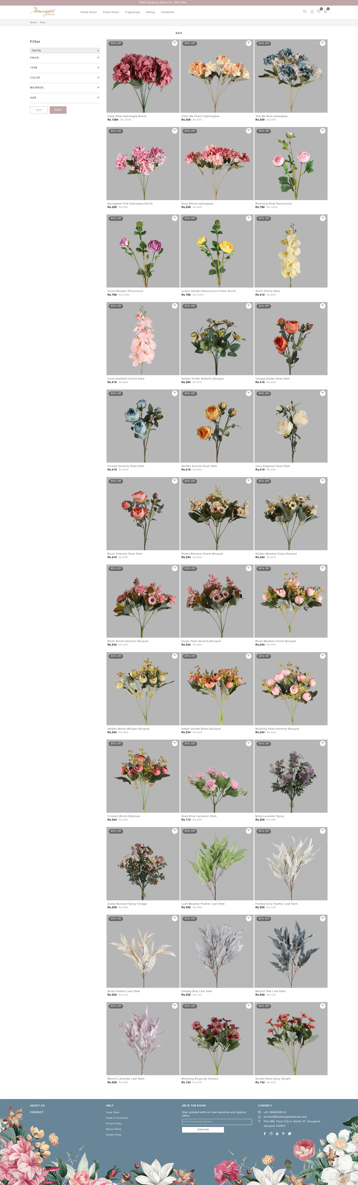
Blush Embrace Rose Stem (125, 554)
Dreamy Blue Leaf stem (196, 991)
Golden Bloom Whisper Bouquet (129, 729)
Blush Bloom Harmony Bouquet (128, 641)
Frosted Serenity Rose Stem (126, 466)
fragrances (132, 12)
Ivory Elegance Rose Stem (272, 466)
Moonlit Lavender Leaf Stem (126, 1079)
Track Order (113, 1112)
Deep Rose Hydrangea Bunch (127, 116)
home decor (89, 12)
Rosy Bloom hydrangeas (197, 204)
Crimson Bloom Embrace (124, 816)
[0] (317, 11)
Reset (58, 110)
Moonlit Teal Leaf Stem (270, 991)
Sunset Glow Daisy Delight (273, 1079)
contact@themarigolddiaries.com (285, 1117)
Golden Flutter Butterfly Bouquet (202, 379)
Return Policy (113, 1129)
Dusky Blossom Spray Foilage (127, 904)
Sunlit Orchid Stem (267, 291)
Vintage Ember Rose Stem (272, 379)
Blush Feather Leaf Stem (124, 991)
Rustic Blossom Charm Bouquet (202, 554)
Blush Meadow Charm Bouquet (275, 641)
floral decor (111, 12)
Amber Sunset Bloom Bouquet (201, 729)
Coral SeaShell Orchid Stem (126, 379)
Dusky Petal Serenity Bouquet (201, 641)
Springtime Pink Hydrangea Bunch (130, 204)
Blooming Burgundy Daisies (199, 1079)
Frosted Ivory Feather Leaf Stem (276, 904)
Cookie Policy (114, 1135)
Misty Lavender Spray (269, 816)
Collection (167, 12)
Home (33, 23)
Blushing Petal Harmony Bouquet (277, 729)
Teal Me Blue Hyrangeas (271, 116)
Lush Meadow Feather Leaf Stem (203, 904)
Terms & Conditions (117, 1118)
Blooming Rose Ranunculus (273, 204)
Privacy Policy (114, 1124)
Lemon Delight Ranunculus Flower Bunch (208, 291)
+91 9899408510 (274, 1112)
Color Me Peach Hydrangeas (200, 116)
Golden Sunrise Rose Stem (199, 466)
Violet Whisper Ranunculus (125, 291)
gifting (150, 12)
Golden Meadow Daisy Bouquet (276, 554)
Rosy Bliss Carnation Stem (199, 816)
